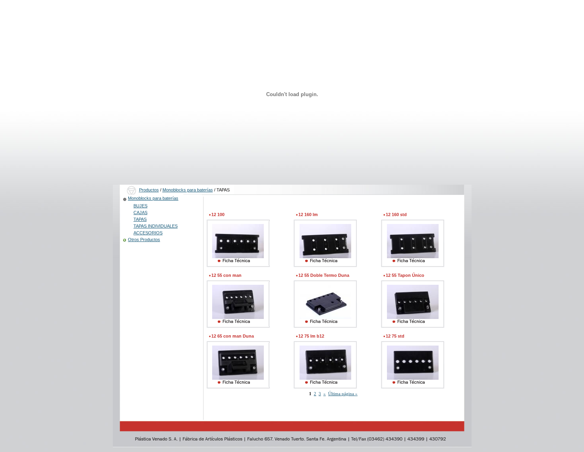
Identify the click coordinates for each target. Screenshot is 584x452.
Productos (149, 189)
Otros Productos (144, 239)
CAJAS (140, 212)
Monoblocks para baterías (187, 189)
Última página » (343, 393)
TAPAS (140, 219)
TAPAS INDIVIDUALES (155, 226)
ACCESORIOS (147, 232)
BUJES (140, 205)
